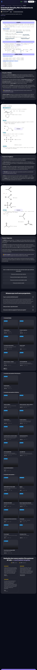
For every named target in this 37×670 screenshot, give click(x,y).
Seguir (11, 11)
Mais (4, 368)
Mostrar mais (3, 15)
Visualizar (18, 44)
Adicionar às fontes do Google (18, 11)
